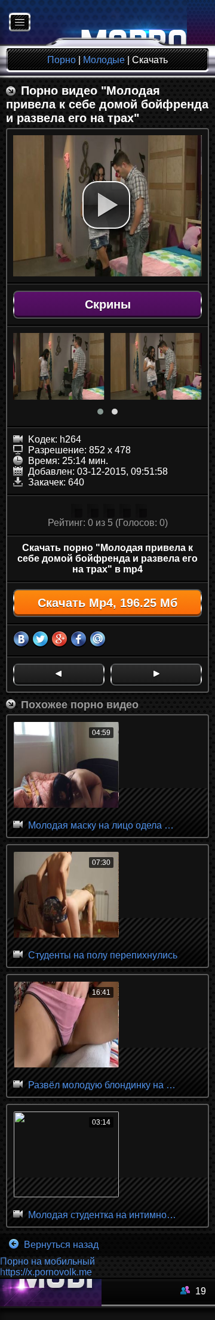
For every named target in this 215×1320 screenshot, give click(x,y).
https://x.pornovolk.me (46, 1272)
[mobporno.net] (93, 23)
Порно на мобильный (47, 1261)
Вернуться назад (60, 1245)
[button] (106, 205)
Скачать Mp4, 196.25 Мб (107, 602)
